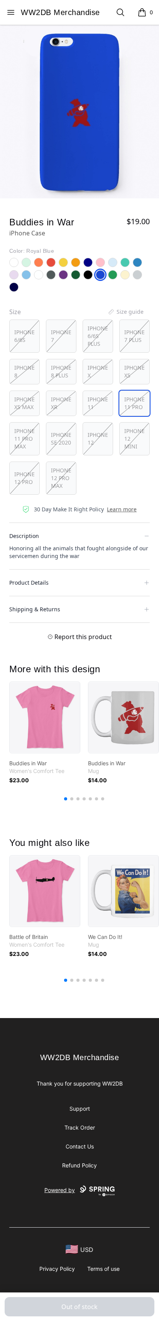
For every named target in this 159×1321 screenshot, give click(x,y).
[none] (125, 312)
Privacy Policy (57, 1268)
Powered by (59, 1190)
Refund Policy (79, 1165)
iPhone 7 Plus (134, 335)
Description (24, 536)
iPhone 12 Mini (134, 438)
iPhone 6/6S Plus (98, 336)
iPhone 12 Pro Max (61, 478)
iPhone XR (61, 403)
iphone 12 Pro (24, 477)
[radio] (24, 336)
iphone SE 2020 (61, 438)
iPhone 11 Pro (134, 403)
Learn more (122, 509)
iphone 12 (98, 438)
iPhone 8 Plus (61, 371)
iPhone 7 (61, 335)
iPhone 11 (98, 403)
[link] (45, 717)
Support (79, 1108)
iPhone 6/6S (24, 335)
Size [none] (15, 312)
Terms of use (103, 1268)
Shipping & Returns (34, 609)
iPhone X (98, 371)
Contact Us (80, 1146)
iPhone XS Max (24, 403)
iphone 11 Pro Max (24, 438)
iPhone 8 (24, 371)
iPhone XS (134, 371)
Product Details (29, 582)
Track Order (79, 1127)
